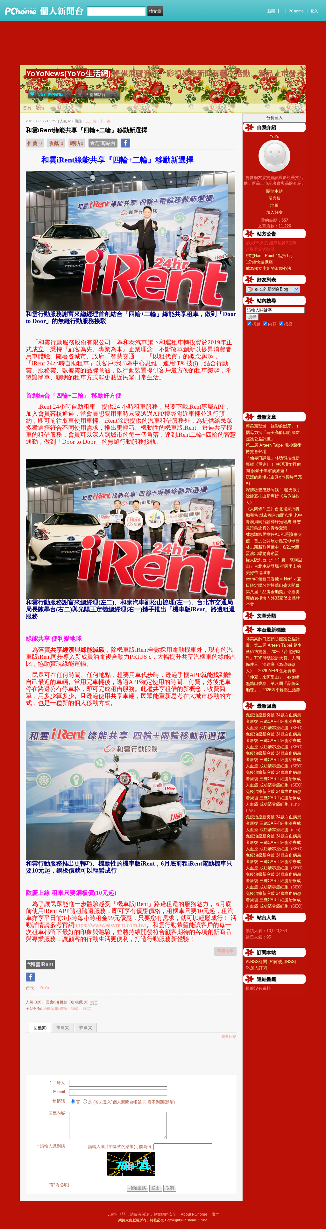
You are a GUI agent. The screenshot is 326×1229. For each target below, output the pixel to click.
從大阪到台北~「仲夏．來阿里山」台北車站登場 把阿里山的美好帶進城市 (274, 566)
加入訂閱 (258, 968)
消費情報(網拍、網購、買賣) (67, 1008)
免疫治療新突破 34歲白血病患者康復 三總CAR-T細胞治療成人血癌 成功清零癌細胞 (273, 721)
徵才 (215, 1214)
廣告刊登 (117, 1214)
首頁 (27, 107)
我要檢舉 (225, 951)
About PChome (194, 1214)
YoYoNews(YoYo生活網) (68, 73)
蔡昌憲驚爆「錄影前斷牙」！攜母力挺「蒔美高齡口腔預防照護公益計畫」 (273, 432)
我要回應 (229, 1036)
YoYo (43, 987)
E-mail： (61, 1091)
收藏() (85, 1027)
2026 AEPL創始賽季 (277, 670)
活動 (40, 107)
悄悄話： (61, 1101)
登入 (314, 11)
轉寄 (94, 1002)
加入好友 (274, 212)
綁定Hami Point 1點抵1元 (269, 255)
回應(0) (39, 1027)
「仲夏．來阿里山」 (264, 677)
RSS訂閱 (258, 961)
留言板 (274, 198)
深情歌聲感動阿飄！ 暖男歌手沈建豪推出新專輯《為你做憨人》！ (273, 496)
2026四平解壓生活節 (281, 689)
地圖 (274, 205)
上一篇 (91, 121)
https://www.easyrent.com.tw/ (110, 925)
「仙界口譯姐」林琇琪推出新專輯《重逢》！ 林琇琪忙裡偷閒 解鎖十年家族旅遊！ (273, 464)
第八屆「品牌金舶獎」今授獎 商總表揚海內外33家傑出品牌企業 (273, 598)
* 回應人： (59, 1082)
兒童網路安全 (164, 1214)
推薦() (62, 1027)
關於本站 (274, 191)
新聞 (271, 11)
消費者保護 (139, 1214)
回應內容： (58, 1112)
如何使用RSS (282, 961)
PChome (296, 11)
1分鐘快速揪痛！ (261, 262)
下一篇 (105, 121)
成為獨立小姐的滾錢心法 (268, 268)
